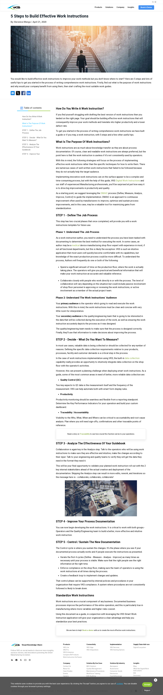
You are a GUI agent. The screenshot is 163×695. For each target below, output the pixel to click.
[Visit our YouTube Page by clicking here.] (25, 660)
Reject (147, 690)
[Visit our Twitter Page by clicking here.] (21, 660)
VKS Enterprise (68, 652)
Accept (147, 684)
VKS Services (114, 647)
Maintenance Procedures (95, 671)
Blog (135, 666)
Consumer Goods (116, 671)
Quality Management (94, 669)
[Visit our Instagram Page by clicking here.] (29, 660)
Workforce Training (93, 673)
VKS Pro (66, 650)
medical (76, 245)
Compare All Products (71, 655)
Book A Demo (146, 7)
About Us (66, 669)
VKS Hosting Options (117, 650)
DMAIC (104, 193)
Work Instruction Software (72, 657)
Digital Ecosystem (139, 647)
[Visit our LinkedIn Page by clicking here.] (12, 660)
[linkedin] (28, 93)
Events (65, 673)
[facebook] (23, 93)
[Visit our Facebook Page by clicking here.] (16, 660)
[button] (98, 7)
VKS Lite (66, 647)
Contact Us (67, 666)
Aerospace (114, 666)
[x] (18, 93)
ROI (134, 673)
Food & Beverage (116, 676)
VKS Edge (89, 647)
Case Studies (68, 671)
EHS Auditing (91, 676)
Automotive (114, 669)
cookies (119, 683)
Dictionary (136, 675)
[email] (12, 93)
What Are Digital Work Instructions (141, 670)
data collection (132, 358)
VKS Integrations (92, 650)
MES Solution (91, 666)
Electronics (114, 673)
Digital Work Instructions (128, 180)
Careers (66, 676)
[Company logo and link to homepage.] (14, 7)
